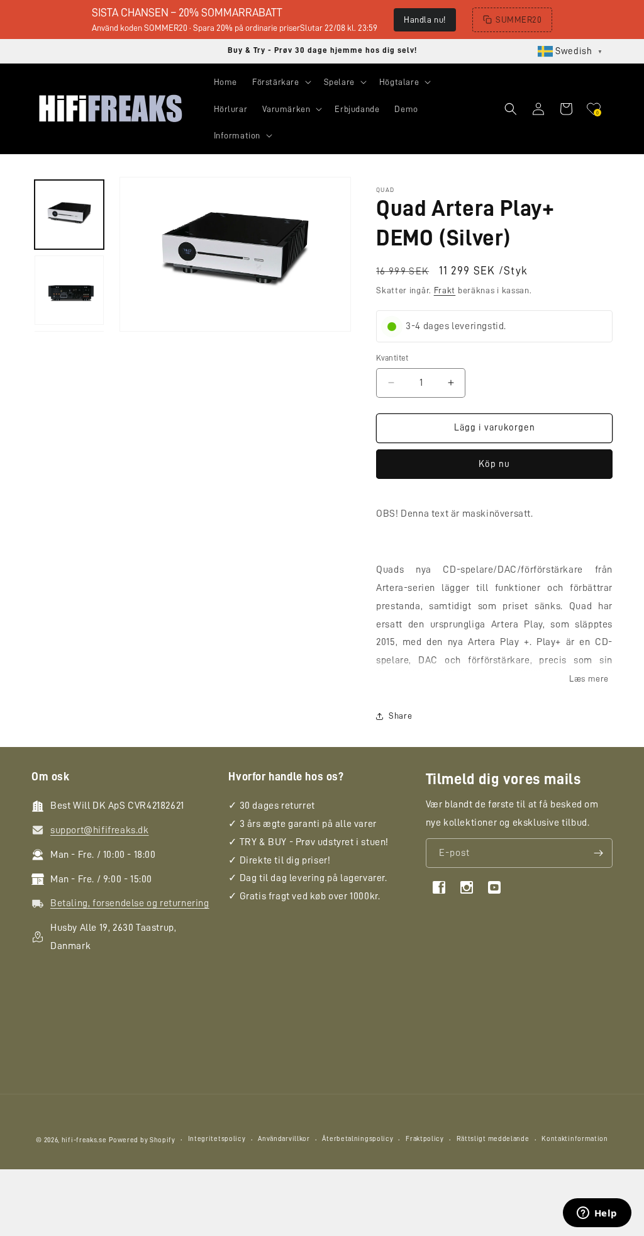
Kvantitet (392, 358)
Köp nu (494, 464)
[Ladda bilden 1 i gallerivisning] (69, 214)
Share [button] (400, 715)
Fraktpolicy (425, 1138)
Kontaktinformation (574, 1138)
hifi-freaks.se (84, 1140)
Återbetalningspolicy (357, 1138)
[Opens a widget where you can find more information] (596, 1214)
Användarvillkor (284, 1138)
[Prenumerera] (598, 853)
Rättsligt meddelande (493, 1138)
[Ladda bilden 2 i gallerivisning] (69, 290)
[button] (280, 82)
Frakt (445, 290)
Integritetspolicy (217, 1138)
